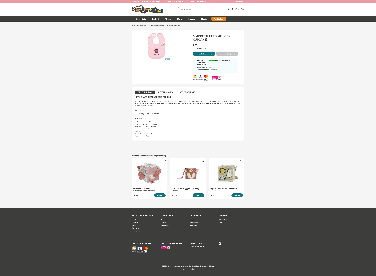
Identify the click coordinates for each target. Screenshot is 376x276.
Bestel (159, 195)
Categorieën (141, 19)
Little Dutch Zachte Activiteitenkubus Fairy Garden (147, 189)
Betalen (134, 225)
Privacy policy (136, 231)
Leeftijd (155, 19)
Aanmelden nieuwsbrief (197, 246)
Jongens (191, 19)
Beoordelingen (187, 92)
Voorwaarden (136, 228)
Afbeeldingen (165, 92)
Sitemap (211, 266)
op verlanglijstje (225, 54)
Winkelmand (193, 225)
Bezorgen (135, 222)
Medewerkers (165, 220)
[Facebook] (220, 244)
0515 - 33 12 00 (223, 220)
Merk (179, 19)
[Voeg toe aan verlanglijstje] (164, 161)
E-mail (220, 222)
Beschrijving (145, 92)
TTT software (192, 269)
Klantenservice (240, 1)
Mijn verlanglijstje (195, 222)
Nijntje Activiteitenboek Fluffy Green (223, 189)
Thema (168, 19)
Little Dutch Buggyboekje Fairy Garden (185, 189)
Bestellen (134, 220)
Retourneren (165, 225)
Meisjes (204, 19)
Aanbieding (218, 19)
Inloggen (192, 220)
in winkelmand (202, 54)
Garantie (163, 222)
